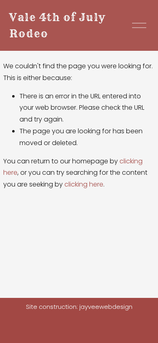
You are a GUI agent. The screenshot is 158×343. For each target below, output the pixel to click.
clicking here (83, 184)
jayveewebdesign (105, 306)
